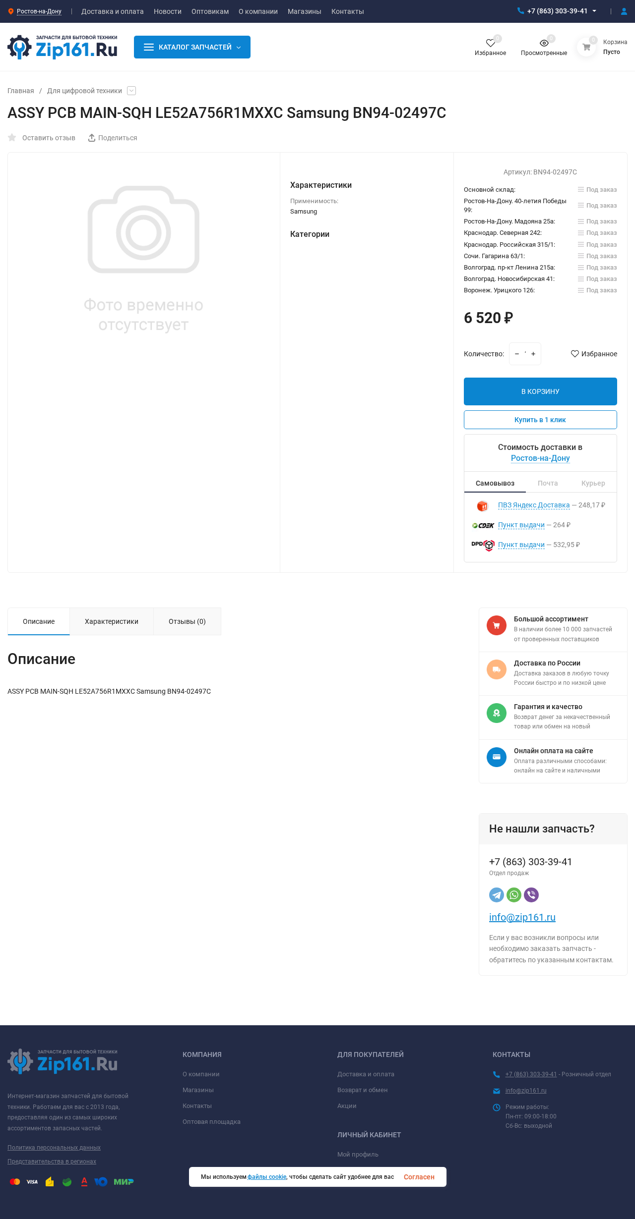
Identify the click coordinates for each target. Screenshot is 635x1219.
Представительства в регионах (51, 1161)
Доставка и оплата (365, 1074)
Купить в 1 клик (540, 420)
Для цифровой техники (84, 90)
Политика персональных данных (54, 1147)
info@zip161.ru (522, 917)
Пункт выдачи (521, 525)
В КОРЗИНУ (540, 391)
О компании (201, 1074)
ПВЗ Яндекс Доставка (534, 505)
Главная (20, 90)
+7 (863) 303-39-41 (557, 11)
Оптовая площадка (212, 1121)
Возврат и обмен (362, 1090)
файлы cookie (267, 1176)
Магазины (198, 1090)
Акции (347, 1105)
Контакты (197, 1105)
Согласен (419, 1177)
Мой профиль (358, 1154)
